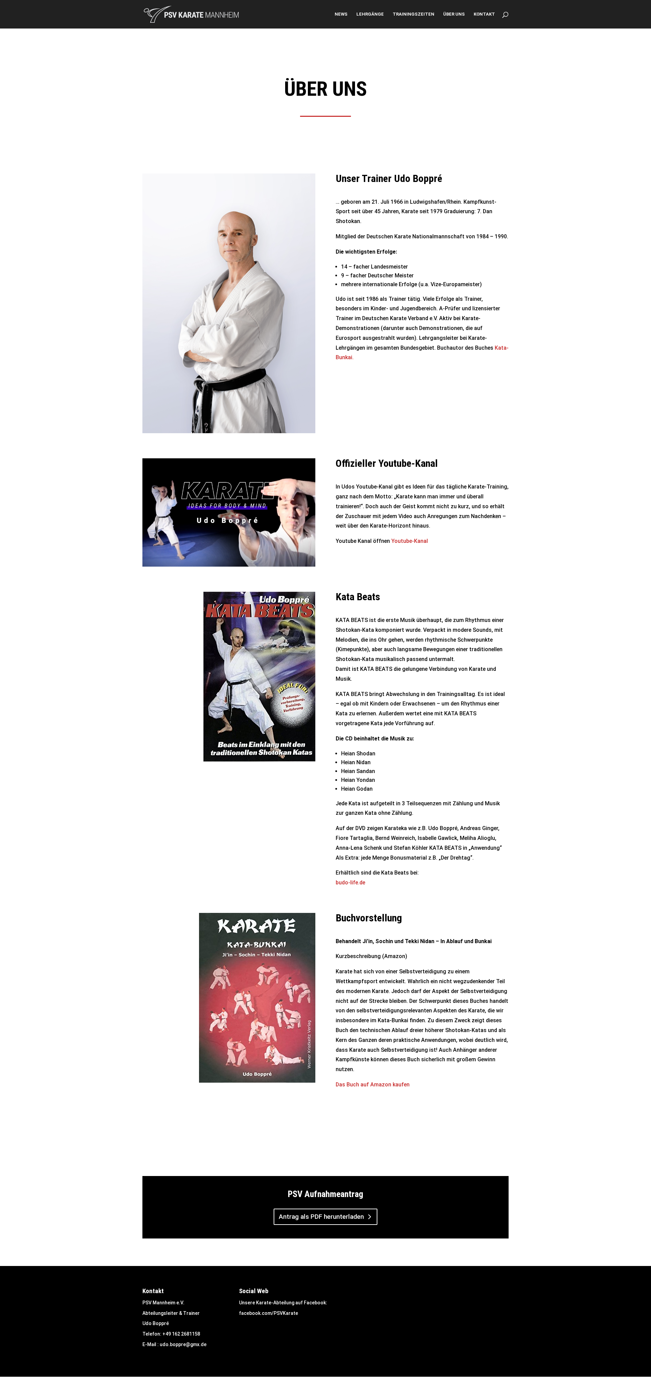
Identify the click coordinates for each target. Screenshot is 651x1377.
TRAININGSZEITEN (413, 14)
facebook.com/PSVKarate (268, 1313)
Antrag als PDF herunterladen (321, 1216)
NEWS (341, 14)
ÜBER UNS (454, 14)
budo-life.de (350, 882)
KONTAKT (484, 14)
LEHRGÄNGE (370, 14)
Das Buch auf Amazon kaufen (373, 1084)
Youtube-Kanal (409, 541)
